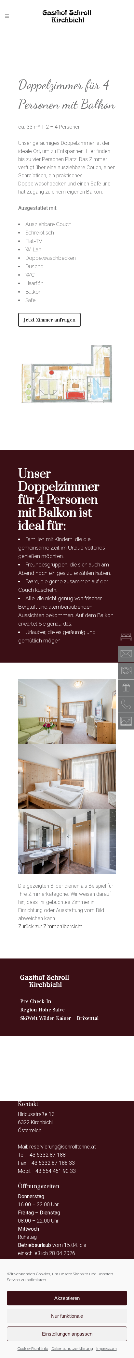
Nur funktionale (67, 1316)
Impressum (106, 1348)
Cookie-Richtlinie (33, 1348)
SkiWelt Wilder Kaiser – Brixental (59, 1018)
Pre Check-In (35, 1001)
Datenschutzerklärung (72, 1348)
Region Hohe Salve (42, 1010)
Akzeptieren (67, 1298)
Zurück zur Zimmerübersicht (50, 926)
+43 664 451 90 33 (54, 1171)
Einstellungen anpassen (67, 1334)
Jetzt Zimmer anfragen (49, 320)
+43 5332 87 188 (46, 1155)
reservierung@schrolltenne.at (62, 1147)
